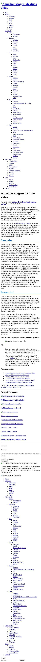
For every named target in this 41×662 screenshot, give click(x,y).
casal (15, 385)
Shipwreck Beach (6, 387)
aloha (7, 385)
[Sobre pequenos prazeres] (9, 412)
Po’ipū (12, 358)
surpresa (15, 387)
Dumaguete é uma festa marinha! (12, 424)
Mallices (33, 202)
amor (11, 385)
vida (20, 387)
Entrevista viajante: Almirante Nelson (13, 439)
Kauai (28, 202)
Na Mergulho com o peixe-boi (11, 408)
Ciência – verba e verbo (9, 431)
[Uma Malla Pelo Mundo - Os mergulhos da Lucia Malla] (20, 7)
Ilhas (23, 202)
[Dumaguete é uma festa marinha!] (12, 420)
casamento (21, 385)
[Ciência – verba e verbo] (9, 428)
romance (31, 385)
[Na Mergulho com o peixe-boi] (11, 404)
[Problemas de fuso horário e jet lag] (12, 396)
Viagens (3, 204)
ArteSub (14, 202)
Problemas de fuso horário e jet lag (12, 400)
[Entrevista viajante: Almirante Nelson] (13, 436)
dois (26, 385)
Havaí (19, 202)
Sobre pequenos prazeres (9, 416)
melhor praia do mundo (22, 223)
